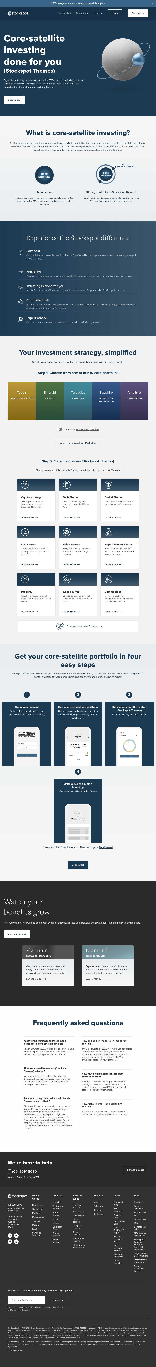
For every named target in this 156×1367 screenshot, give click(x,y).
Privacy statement (138, 1207)
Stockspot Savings (57, 1213)
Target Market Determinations (141, 1254)
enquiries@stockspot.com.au (16, 1209)
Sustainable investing (58, 1207)
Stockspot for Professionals (79, 1246)
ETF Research (118, 1209)
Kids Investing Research (118, 1248)
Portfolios (36, 1213)
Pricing (35, 1225)
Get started (138, 13)
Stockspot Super (57, 1228)
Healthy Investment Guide (119, 1239)
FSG (136, 1223)
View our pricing (17, 934)
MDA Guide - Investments (140, 1234)
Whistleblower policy (140, 1213)
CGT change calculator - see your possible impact (78, 3)
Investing (57, 1202)
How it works (38, 1205)
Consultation (64, 13)
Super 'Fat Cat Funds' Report (119, 1230)
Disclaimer (139, 1202)
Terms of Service (18, 1310)
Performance (38, 1217)
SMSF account (56, 1241)
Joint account (79, 1215)
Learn (96, 13)
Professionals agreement (140, 1261)
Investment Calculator (119, 1255)
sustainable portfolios (87, 429)
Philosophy (98, 1206)
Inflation (56, 1223)
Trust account (76, 1233)
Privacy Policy (57, 1307)
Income (56, 1219)
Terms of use (140, 1219)
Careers (97, 1210)
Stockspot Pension (57, 1234)
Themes (36, 1221)
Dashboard (106, 847)
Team (95, 1202)
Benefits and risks (140, 1228)
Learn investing (118, 1262)
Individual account (77, 1206)
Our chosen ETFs (119, 1222)
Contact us (98, 1214)
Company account (77, 1227)
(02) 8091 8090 (24, 1171)
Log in (115, 13)
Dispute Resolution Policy (139, 1268)
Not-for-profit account (79, 1239)
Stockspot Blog (118, 1203)
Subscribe (58, 1300)
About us (81, 13)
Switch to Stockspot (37, 1234)
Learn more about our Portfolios (78, 443)
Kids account (79, 1211)
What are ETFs (118, 1216)
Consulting (37, 1209)
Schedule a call (135, 1170)
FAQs (34, 1229)
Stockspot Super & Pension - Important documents (139, 1245)
